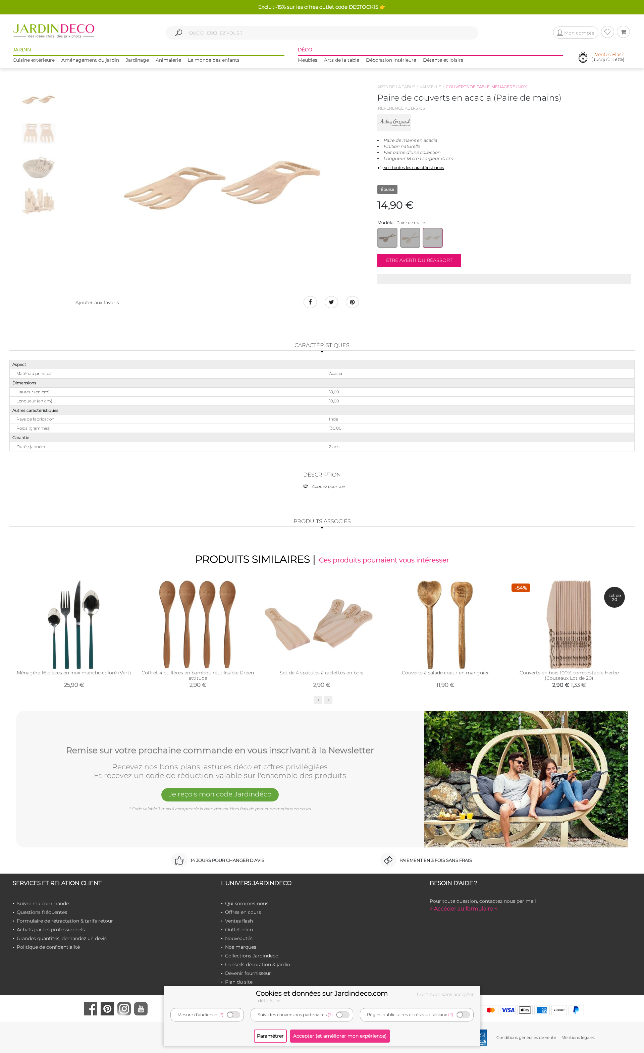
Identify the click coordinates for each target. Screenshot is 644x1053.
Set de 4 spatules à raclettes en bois (321, 673)
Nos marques (240, 947)
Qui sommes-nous (246, 903)
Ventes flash (239, 921)
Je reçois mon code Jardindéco (220, 794)
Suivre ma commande (43, 903)
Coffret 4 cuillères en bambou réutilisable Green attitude (198, 675)
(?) (220, 1014)
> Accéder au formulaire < (463, 908)
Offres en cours (243, 912)
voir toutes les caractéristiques (413, 167)
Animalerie (168, 60)
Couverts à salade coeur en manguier (445, 673)
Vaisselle (430, 86)
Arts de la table (341, 60)
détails (266, 1001)
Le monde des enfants (213, 60)
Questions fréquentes (42, 912)
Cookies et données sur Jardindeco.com (322, 993)
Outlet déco (239, 930)
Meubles (307, 60)
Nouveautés (239, 938)
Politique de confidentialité (48, 947)
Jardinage (137, 60)
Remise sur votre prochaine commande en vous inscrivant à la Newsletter (220, 750)
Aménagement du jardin (90, 60)
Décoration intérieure (391, 60)
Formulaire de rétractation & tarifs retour (65, 921)
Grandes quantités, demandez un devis (62, 938)
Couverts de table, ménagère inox (486, 86)
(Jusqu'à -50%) (608, 57)
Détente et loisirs (443, 60)
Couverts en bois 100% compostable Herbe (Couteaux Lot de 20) (569, 675)
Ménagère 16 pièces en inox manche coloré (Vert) (74, 673)
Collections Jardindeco (251, 956)
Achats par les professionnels (51, 930)
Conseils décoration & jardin (257, 964)
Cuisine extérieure (34, 60)
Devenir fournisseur (248, 973)
